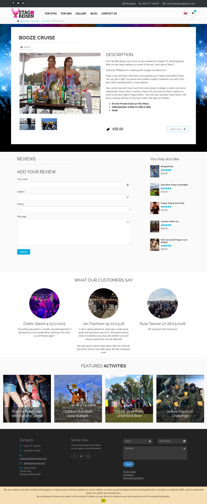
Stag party (35, 21)
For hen (66, 13)
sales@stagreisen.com (34, 463)
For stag (51, 13)
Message (21, 216)
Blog (94, 13)
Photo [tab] (26, 47)
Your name (22, 179)
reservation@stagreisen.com (181, 3)
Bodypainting (167, 166)
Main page (24, 21)
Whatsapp (130, 3)
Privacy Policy (129, 471)
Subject (21, 191)
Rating (20, 204)
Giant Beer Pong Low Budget (174, 185)
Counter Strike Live (170, 221)
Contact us (109, 13)
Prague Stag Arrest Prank (172, 203)
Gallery (81, 13)
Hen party (46, 21)
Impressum (128, 475)
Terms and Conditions (133, 478)
